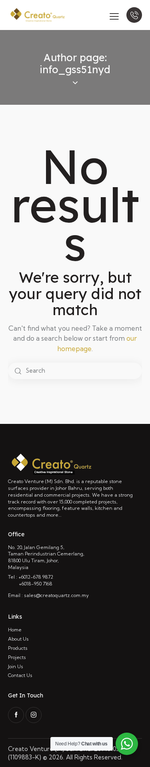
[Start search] (18, 371)
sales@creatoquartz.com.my (56, 595)
